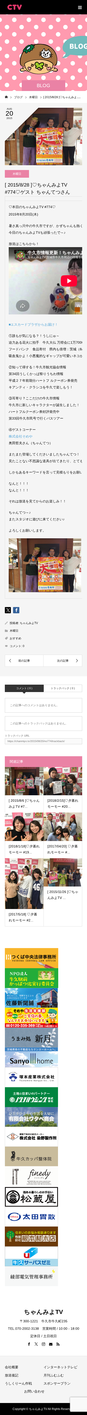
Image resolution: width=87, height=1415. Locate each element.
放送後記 (11, 1375)
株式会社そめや (20, 436)
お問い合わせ (34, 1391)
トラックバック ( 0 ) (63, 688)
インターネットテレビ (60, 1367)
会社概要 (11, 1367)
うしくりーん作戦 (18, 1383)
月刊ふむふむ (54, 1375)
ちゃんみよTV (29, 623)
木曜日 (17, 174)
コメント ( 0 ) (24, 688)
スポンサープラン (57, 1383)
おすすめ (15, 638)
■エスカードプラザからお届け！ (33, 324)
